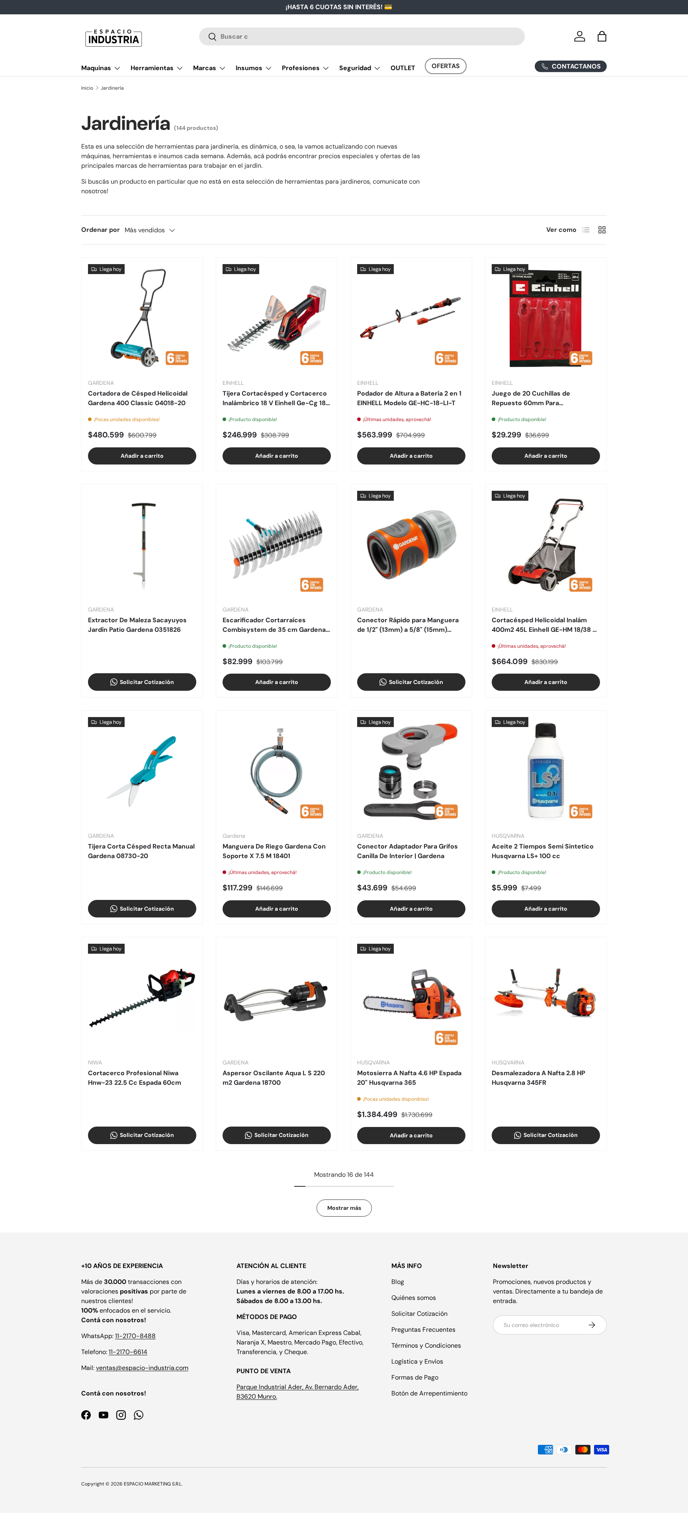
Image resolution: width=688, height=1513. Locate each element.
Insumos (249, 68)
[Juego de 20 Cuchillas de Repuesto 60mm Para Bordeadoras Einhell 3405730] (546, 318)
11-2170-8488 (135, 1336)
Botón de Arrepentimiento (429, 1393)
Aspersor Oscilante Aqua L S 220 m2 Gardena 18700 (274, 1078)
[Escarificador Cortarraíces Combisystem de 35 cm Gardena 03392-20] (277, 545)
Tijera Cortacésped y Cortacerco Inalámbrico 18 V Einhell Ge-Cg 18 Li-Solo (275, 398)
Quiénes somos (413, 1297)
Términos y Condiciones (426, 1345)
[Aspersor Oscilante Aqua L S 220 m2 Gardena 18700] (277, 998)
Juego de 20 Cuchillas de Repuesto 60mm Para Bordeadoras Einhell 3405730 (538, 398)
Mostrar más (344, 1207)
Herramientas (152, 68)
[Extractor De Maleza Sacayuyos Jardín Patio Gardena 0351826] (142, 545)
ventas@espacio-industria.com (142, 1368)
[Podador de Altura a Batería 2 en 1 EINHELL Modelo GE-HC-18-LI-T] (411, 318)
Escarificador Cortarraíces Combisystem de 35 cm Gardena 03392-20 (274, 625)
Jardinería (112, 88)
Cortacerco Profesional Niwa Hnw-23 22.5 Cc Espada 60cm (134, 1078)
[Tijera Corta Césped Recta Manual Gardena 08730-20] (142, 771)
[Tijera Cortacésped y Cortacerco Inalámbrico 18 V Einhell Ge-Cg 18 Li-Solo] (277, 318)
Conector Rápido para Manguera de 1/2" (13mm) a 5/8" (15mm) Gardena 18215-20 (408, 625)
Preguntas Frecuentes (423, 1329)
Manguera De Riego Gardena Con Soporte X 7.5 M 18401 (274, 851)
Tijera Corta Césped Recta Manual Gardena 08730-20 (141, 851)
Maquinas (96, 68)
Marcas (204, 68)
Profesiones (301, 68)
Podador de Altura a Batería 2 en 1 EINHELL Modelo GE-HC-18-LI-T (409, 398)
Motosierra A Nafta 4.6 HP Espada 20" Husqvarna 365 (409, 1078)
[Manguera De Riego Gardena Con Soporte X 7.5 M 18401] (277, 771)
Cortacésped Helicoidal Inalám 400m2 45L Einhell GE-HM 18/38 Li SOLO (545, 625)
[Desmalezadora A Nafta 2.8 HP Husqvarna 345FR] (546, 998)
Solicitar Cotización (419, 1313)
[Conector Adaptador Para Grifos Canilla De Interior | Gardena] (411, 771)
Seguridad (355, 68)
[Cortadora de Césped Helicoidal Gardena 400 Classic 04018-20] (142, 318)
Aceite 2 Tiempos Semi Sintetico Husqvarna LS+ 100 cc (543, 851)
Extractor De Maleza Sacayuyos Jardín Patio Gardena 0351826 (137, 625)
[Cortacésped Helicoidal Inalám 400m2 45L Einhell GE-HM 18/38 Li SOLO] (546, 545)
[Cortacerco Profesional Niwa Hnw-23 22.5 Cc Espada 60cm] (142, 998)
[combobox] (362, 36)
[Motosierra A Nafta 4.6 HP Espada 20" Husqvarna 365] (411, 998)
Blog (397, 1282)
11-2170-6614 (128, 1352)
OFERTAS (446, 66)
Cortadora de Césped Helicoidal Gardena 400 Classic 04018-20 (138, 398)
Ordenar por (100, 229)
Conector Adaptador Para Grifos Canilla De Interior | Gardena (407, 851)
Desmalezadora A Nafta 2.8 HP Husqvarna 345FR (538, 1078)
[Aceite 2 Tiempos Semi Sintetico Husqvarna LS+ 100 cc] (546, 771)
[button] (602, 36)
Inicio (87, 88)
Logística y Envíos (417, 1361)
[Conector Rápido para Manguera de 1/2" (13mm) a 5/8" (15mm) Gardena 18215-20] (411, 545)
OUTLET (403, 68)
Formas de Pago (414, 1377)
